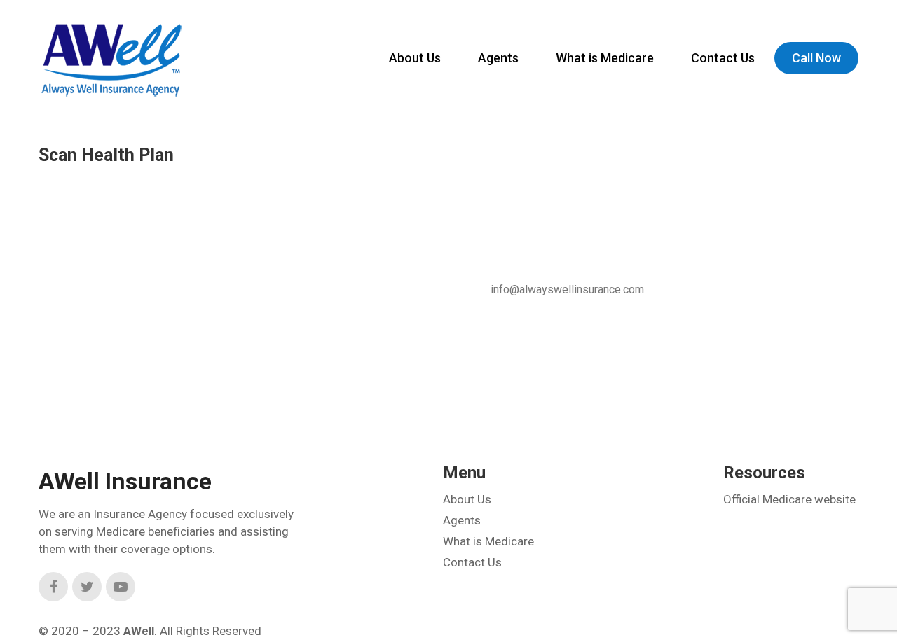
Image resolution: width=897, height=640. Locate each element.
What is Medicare (605, 57)
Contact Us (723, 57)
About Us (415, 57)
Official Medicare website (789, 499)
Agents (498, 57)
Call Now (816, 57)
